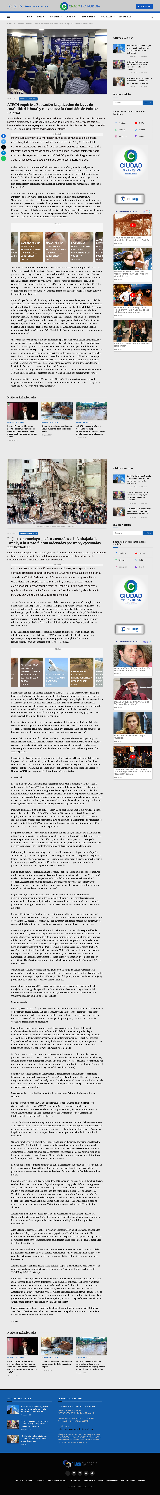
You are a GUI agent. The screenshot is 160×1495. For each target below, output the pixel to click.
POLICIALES (107, 17)
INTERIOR (55, 17)
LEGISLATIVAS (89, 1481)
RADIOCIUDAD (144, 6)
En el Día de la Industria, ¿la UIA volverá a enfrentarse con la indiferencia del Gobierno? (139, 49)
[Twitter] (3, 141)
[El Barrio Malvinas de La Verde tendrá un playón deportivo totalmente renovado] (119, 64)
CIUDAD (40, 17)
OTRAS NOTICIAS (128, 1481)
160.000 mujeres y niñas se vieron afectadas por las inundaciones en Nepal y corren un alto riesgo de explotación (90, 430)
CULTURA (30, 1481)
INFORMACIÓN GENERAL (28, 99)
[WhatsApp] (3, 158)
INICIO (30, 17)
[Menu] (8, 16)
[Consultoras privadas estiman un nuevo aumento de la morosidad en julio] (57, 411)
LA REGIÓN (71, 17)
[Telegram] (3, 153)
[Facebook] (3, 136)
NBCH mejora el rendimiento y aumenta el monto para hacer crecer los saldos (139, 80)
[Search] (151, 16)
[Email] (3, 147)
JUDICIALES (75, 1481)
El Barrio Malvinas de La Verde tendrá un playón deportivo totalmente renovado (137, 65)
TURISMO (41, 1481)
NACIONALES (88, 17)
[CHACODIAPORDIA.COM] (80, 6)
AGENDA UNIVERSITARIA (108, 1481)
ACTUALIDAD (125, 17)
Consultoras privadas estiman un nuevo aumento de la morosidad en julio (56, 429)
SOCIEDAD (19, 1481)
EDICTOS (141, 1481)
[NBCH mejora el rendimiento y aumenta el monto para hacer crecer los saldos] (119, 81)
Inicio (9, 24)
